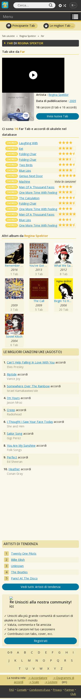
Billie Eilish (18, 560)
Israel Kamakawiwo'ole (22, 391)
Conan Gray (15, 474)
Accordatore (39, 678)
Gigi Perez (14, 438)
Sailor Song (14, 433)
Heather (14, 469)
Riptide (12, 374)
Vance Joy (13, 379)
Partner (69, 690)
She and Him (15, 426)
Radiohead (14, 414)
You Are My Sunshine (21, 445)
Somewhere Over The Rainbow (28, 386)
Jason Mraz (14, 402)
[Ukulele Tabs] (5, 4)
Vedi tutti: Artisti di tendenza (40, 587)
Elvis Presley (15, 367)
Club (73, 694)
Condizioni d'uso (39, 690)
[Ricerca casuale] (64, 5)
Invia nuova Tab (57, 116)
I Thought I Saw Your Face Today (30, 422)
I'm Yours (13, 398)
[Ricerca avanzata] (60, 5)
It (72, 5)
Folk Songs (14, 450)
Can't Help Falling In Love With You (31, 362)
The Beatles (19, 572)
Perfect (12, 457)
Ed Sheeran (14, 462)
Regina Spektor (59, 95)
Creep (11, 410)
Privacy (57, 690)
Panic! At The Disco (24, 578)
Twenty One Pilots (23, 553)
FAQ (11, 690)
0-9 (9, 652)
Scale (35, 682)
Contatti (22, 690)
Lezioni (52, 682)
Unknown (17, 566)
